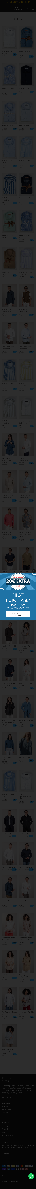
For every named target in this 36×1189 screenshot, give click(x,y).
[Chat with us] (31, 1176)
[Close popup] (34, 571)
